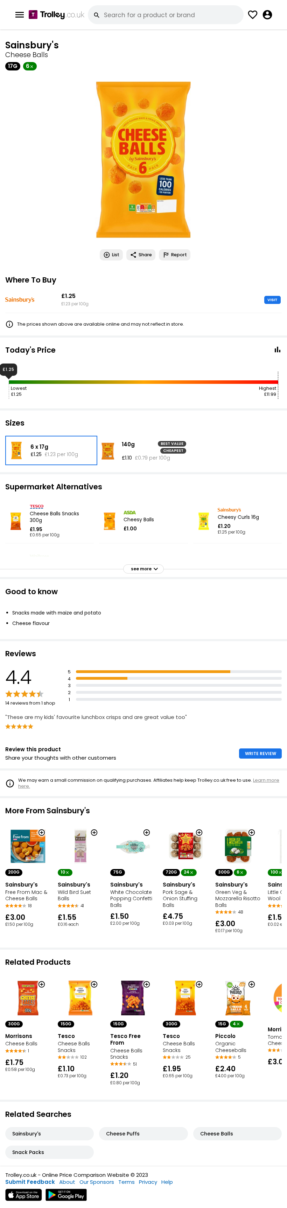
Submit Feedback (30, 1182)
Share (145, 254)
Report (179, 254)
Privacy (148, 1182)
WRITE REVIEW (260, 753)
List (115, 254)
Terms (126, 1182)
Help (167, 1182)
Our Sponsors (96, 1182)
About (67, 1182)
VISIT (272, 300)
